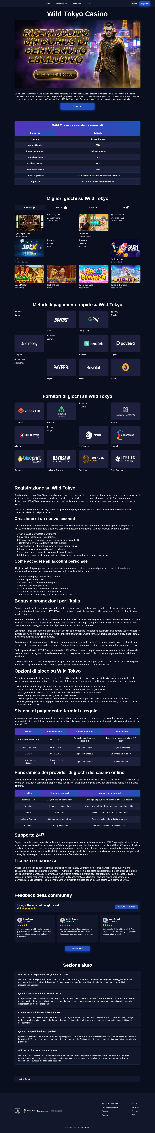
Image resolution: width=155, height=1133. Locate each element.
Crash (91, 207)
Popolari (28, 207)
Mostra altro (77, 949)
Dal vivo (59, 207)
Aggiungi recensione (126, 907)
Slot (123, 207)
